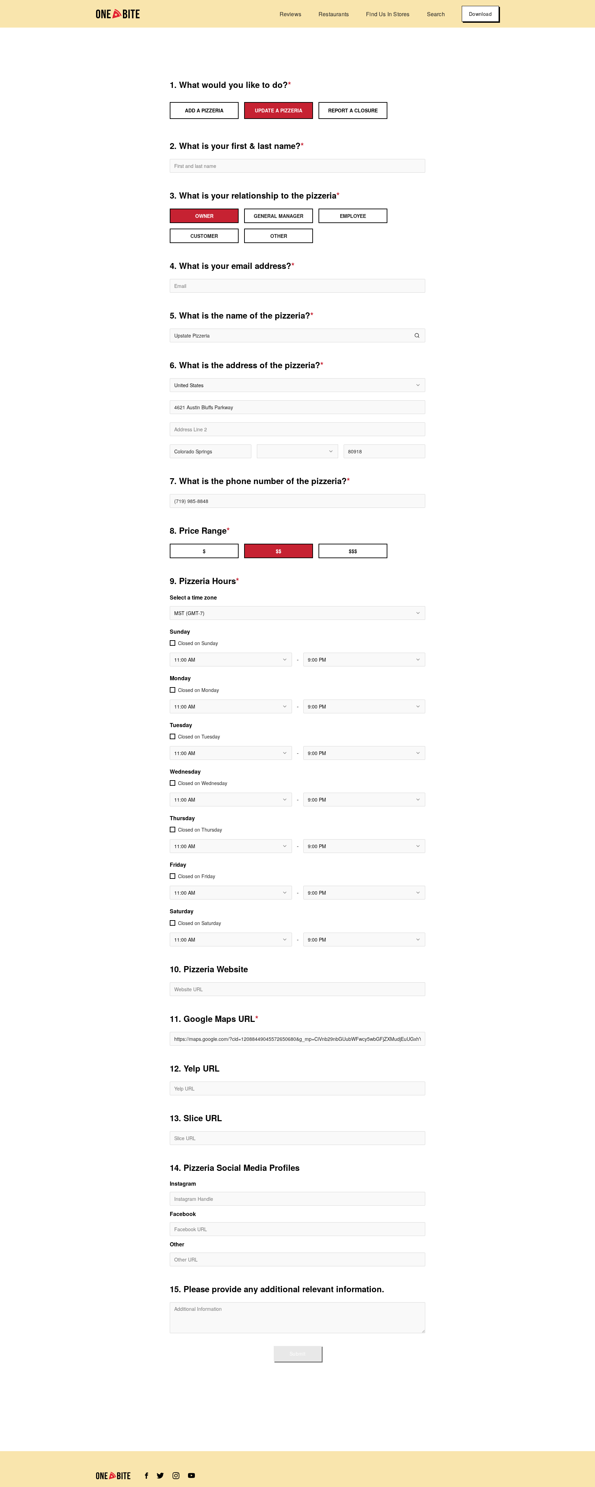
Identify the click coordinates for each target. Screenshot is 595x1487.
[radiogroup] (297, 226)
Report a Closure (353, 110)
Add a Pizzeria (204, 110)
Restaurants (334, 14)
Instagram (183, 1183)
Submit (297, 1353)
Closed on (198, 643)
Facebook (183, 1214)
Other (177, 1244)
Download (480, 13)
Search (436, 14)
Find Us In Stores (387, 14)
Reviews (290, 14)
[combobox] (297, 385)
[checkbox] (172, 643)
